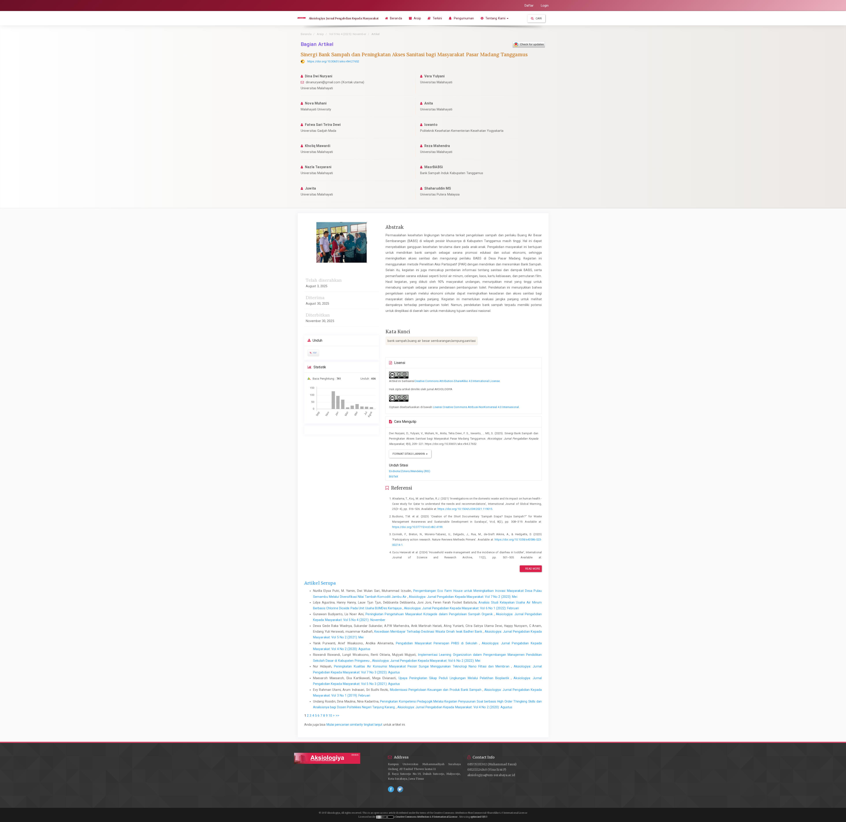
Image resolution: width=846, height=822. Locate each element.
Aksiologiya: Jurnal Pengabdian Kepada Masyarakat (343, 18)
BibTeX (393, 476)
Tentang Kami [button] (495, 18)
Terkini (437, 18)
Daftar (529, 5)
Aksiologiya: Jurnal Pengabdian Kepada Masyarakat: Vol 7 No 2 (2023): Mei (463, 596)
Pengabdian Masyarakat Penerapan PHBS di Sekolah (437, 643)
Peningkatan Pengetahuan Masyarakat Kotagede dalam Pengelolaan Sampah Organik (429, 614)
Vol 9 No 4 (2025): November (347, 34)
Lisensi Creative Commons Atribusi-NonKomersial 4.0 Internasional (476, 407)
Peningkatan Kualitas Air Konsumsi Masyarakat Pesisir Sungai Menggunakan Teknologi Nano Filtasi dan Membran (422, 666)
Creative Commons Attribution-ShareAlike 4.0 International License (457, 381)
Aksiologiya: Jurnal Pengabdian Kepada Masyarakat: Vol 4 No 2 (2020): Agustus (454, 707)
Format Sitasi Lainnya (409, 453)
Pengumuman (463, 18)
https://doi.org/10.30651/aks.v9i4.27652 (333, 61)
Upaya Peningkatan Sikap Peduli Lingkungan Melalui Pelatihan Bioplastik (455, 678)
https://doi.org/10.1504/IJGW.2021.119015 (465, 509)
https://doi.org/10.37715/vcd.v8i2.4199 (417, 527)
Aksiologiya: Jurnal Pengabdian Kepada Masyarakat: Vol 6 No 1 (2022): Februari (461, 608)
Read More (532, 568)
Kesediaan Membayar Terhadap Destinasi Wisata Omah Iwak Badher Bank (428, 631)
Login (545, 5)
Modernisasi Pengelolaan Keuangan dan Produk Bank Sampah (436, 690)
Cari (538, 18)
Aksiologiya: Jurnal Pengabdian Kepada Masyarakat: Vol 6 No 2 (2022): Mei (426, 660)
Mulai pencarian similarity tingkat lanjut (354, 724)
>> (337, 715)
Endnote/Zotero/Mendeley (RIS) (409, 471)
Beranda (395, 18)
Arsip (417, 18)
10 (330, 715)
